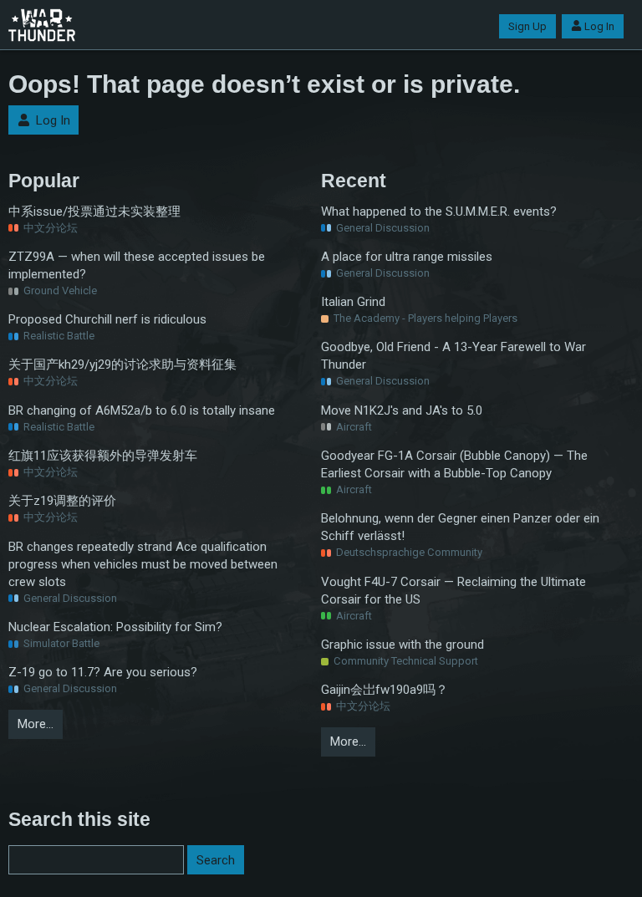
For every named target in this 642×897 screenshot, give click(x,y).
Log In (599, 26)
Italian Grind (353, 301)
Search (215, 860)
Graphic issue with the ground (402, 644)
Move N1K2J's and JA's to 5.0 (401, 410)
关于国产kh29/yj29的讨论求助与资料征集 (122, 364)
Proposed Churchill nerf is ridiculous (107, 319)
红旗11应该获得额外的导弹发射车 (102, 455)
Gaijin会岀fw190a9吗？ (384, 689)
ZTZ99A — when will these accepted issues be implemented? (136, 265)
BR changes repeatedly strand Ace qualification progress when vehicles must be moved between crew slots (143, 564)
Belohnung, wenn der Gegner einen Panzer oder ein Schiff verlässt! (460, 527)
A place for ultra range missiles (406, 256)
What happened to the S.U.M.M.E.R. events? (439, 211)
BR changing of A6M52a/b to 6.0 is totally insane (141, 410)
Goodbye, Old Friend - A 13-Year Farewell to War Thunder (453, 355)
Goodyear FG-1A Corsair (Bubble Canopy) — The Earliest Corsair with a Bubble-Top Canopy (454, 464)
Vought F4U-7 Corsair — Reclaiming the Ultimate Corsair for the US (453, 590)
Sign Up (527, 26)
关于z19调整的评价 (62, 500)
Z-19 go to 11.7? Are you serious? (102, 672)
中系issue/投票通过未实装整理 (94, 211)
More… (36, 723)
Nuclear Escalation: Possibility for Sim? (115, 627)
